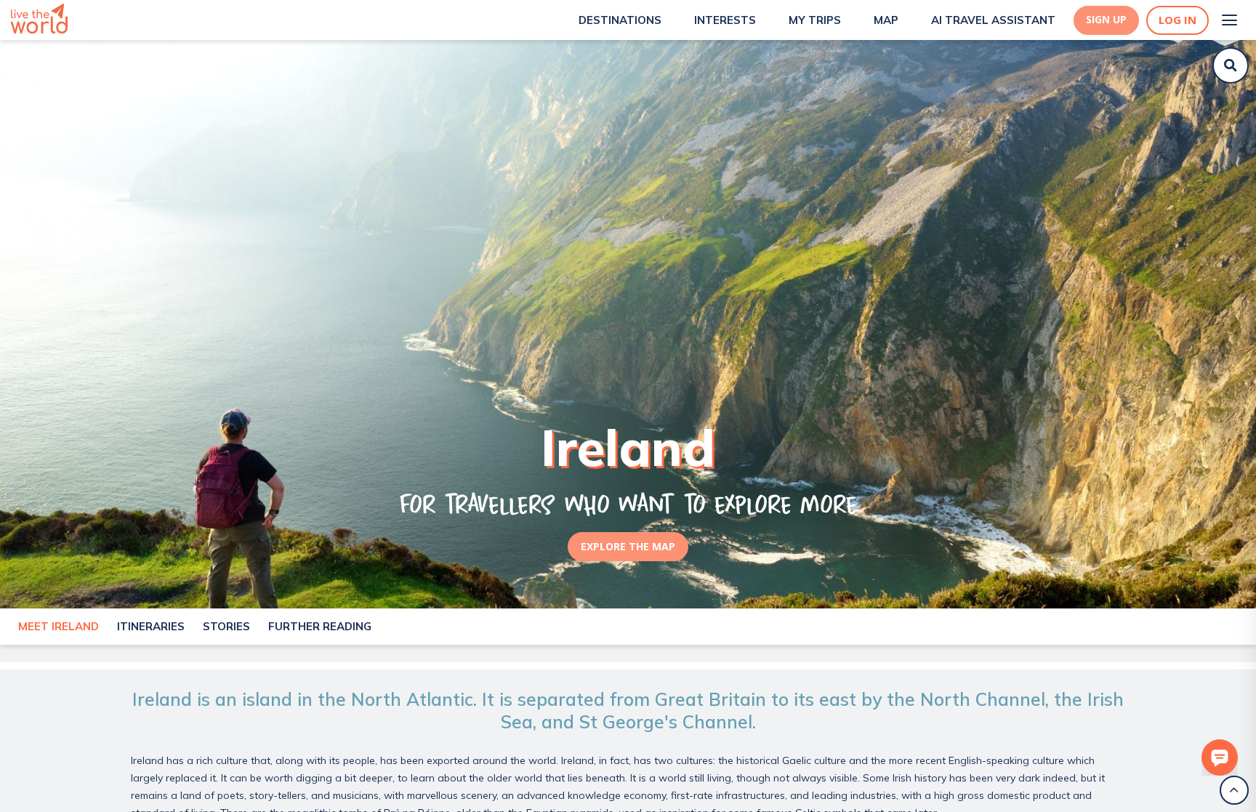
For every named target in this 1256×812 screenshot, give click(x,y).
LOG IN (1177, 20)
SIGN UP (1106, 19)
